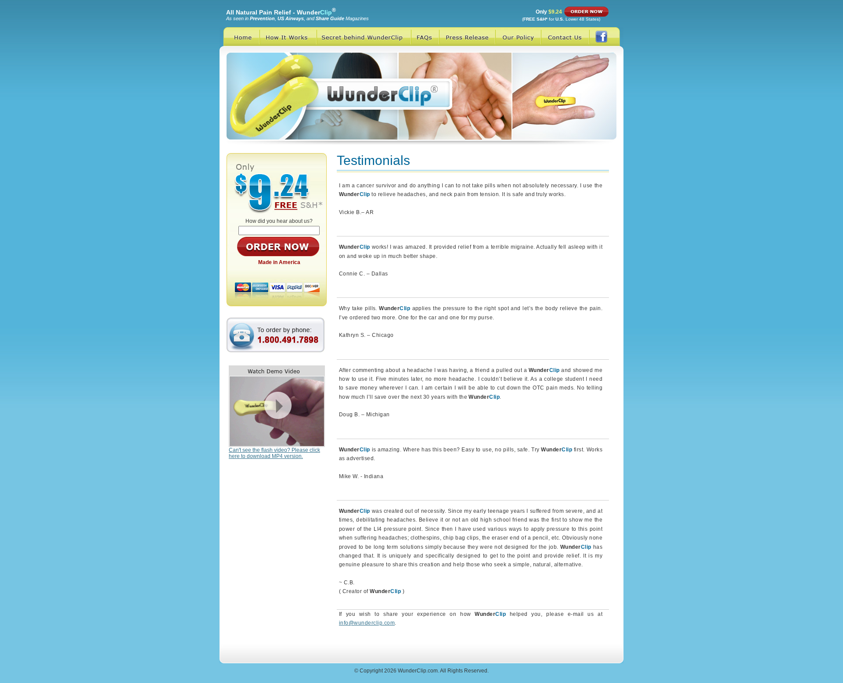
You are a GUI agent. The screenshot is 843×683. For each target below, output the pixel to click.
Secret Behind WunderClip (364, 36)
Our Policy (518, 36)
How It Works (288, 36)
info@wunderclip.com (367, 623)
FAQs (425, 36)
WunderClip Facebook (606, 36)
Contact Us (565, 36)
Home (239, 36)
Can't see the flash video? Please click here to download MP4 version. (274, 453)
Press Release (467, 36)
